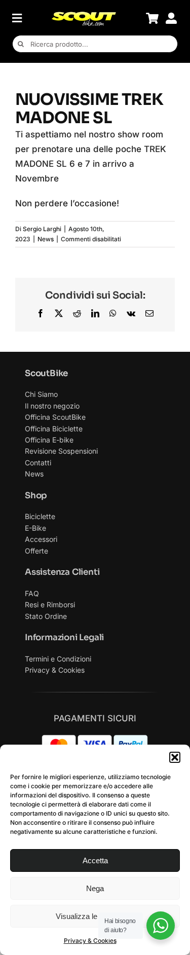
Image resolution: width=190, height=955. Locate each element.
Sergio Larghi (42, 229)
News (45, 239)
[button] (175, 757)
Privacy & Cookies (90, 940)
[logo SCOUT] (84, 15)
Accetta (95, 860)
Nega (95, 888)
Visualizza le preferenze (95, 916)
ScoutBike (46, 373)
